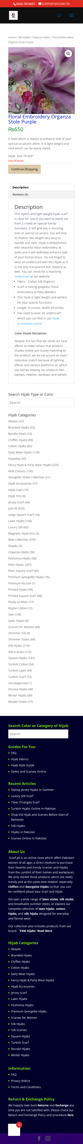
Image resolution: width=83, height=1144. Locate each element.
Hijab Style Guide (22, 765)
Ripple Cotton (17, 608)
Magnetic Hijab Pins (21, 533)
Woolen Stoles (17, 702)
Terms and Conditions (26, 1087)
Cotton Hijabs (17, 446)
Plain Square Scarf (20, 571)
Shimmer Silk (17, 633)
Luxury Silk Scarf (22, 796)
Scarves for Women (21, 627)
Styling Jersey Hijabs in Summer (32, 790)
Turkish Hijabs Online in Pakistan (33, 808)
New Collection (18, 539)
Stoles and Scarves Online (28, 771)
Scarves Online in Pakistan (29, 838)
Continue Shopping (24, 169)
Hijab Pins (15, 496)
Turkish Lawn (17, 670)
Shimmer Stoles (18, 639)
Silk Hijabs (24, 37)
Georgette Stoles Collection (26, 477)
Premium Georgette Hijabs (26, 577)
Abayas (13, 421)
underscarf (22, 276)
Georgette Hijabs (37, 887)
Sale (11, 614)
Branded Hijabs (18, 427)
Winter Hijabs (17, 695)
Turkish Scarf (17, 677)
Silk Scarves (16, 652)
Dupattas (14, 458)
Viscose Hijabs (17, 689)
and (53, 1105)
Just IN (12, 508)
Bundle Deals (17, 434)
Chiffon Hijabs (17, 440)
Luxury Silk (15, 527)
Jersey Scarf (16, 502)
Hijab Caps (15, 490)
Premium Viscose (19, 583)
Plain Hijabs (16, 565)
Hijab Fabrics (20, 759)
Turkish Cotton (18, 664)
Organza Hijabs (41, 37)
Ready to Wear (18, 602)
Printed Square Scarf (22, 596)
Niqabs (13, 546)
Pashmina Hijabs (19, 558)
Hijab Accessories (20, 483)
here (70, 1115)
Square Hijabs (17, 658)
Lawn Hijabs (16, 521)
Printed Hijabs (17, 589)
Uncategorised (18, 683)
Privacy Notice (20, 1081)
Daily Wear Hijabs (20, 452)
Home (12, 37)
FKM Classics (17, 471)
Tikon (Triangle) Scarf (25, 802)
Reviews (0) (20, 194)
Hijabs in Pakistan (23, 832)
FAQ (14, 753)
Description (20, 187)
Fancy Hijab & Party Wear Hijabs (29, 465)
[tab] (41, 187)
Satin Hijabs (16, 621)
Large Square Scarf (21, 515)
